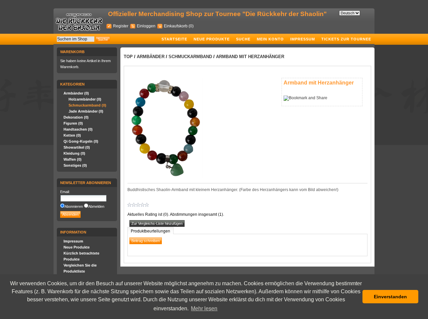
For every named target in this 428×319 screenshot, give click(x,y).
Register (120, 26)
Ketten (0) (72, 135)
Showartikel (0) (77, 147)
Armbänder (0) (76, 93)
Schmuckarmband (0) (87, 105)
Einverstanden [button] (390, 296)
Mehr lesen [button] (204, 308)
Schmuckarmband (190, 56)
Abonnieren (74, 206)
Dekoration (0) (76, 117)
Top (128, 56)
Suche (243, 39)
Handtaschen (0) (78, 129)
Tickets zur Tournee (346, 39)
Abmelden (96, 206)
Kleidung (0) (74, 153)
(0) (191, 26)
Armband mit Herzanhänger (250, 56)
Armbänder (151, 56)
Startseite (174, 39)
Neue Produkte (212, 39)
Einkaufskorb (176, 26)
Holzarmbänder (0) (85, 99)
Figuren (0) (73, 123)
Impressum (302, 39)
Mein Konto (270, 39)
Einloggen (146, 26)
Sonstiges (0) (75, 165)
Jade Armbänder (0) (86, 111)
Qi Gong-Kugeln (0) (81, 141)
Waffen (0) (73, 159)
